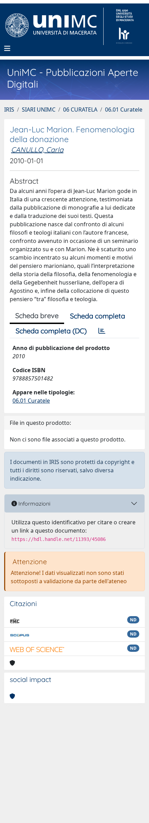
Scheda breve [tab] (37, 315)
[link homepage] (54, 26)
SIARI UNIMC (38, 109)
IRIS (9, 109)
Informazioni (33, 503)
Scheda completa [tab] (97, 316)
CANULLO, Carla (37, 149)
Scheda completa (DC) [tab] (51, 330)
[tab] (102, 331)
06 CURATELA (80, 109)
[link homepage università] (125, 26)
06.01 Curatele (123, 109)
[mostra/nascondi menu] (7, 48)
